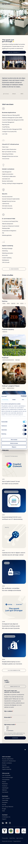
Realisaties (5, 783)
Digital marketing (6, 769)
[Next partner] (25, 834)
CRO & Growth (5, 262)
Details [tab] (14, 399)
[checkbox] (15, 728)
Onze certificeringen (7, 777)
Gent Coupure (6, 798)
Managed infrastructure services (10, 156)
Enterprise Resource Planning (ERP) (11, 115)
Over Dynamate (6, 775)
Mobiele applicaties (7, 235)
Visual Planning (5, 127)
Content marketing (6, 257)
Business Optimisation (7, 181)
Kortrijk (4, 804)
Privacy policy (5, 838)
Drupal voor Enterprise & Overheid (10, 226)
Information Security (7, 206)
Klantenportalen (6, 228)
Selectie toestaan (14, 443)
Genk (3, 811)
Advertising (5, 250)
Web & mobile (5, 767)
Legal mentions (19, 838)
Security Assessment (7, 196)
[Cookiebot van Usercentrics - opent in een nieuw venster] (21, 396)
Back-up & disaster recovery (9, 151)
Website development (7, 223)
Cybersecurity (5, 203)
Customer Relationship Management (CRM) (12, 120)
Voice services (5, 158)
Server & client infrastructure (9, 149)
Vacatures (4, 786)
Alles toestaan (14, 439)
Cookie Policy (12, 838)
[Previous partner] (23, 834)
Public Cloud (5, 147)
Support (4, 819)
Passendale (5, 800)
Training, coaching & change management (12, 183)
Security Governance (7, 208)
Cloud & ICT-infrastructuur (9, 761)
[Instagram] (10, 823)
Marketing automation (7, 253)
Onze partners (6, 779)
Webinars (4, 790)
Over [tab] (23, 399)
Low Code (4, 134)
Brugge (4, 808)
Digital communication (7, 174)
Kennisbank (5, 792)
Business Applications (7, 758)
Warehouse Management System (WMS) (12, 117)
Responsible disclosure (7, 841)
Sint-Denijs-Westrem (7, 806)
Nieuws (4, 781)
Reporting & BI (5, 124)
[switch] (25, 426)
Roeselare (4, 802)
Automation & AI (6, 179)
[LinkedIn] (3, 823)
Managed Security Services (9, 201)
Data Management (6, 172)
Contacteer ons (6, 817)
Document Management (8, 122)
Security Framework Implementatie (11, 199)
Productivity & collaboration (9, 176)
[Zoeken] (18, 3)
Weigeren (14, 447)
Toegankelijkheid (17, 841)
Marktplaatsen (5, 260)
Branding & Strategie (7, 248)
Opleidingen (5, 788)
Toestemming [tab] (5, 399)
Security (4, 765)
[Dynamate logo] (6, 4)
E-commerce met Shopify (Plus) (10, 221)
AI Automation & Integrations (9, 230)
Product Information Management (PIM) (12, 129)
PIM (3, 233)
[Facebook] (6, 823)
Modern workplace (7, 763)
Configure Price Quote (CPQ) (9, 131)
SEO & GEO (5, 255)
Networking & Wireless (7, 154)
